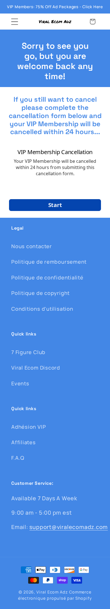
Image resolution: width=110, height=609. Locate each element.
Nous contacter (31, 246)
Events (20, 383)
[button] (14, 22)
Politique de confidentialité (47, 277)
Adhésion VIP (28, 426)
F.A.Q (17, 457)
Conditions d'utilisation (42, 308)
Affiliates (23, 442)
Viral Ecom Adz (52, 592)
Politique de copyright (40, 293)
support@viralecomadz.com (68, 527)
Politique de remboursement (49, 261)
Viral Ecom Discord (35, 367)
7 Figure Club (28, 352)
